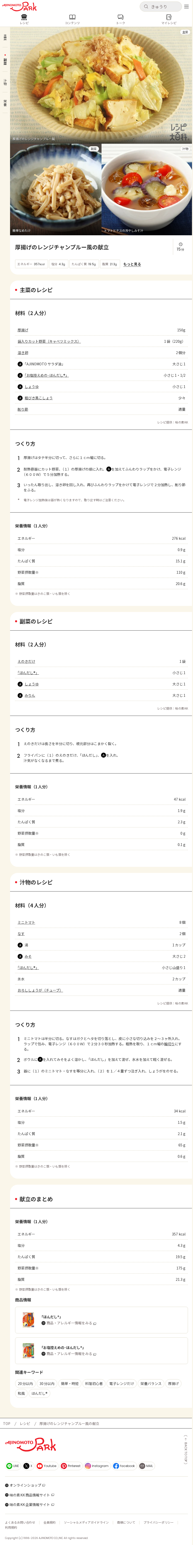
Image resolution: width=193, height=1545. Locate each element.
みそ (28, 956)
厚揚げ (23, 329)
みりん (30, 695)
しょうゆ (32, 386)
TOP (6, 1423)
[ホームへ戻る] (19, 6)
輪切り (169, 1043)
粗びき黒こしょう (39, 397)
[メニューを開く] (186, 6)
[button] (161, 7)
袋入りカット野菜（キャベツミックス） (49, 341)
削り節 (23, 409)
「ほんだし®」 (28, 672)
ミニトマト (26, 922)
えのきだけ (26, 661)
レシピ (25, 1423)
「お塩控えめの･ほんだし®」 (47, 375)
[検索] (146, 7)
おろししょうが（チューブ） (40, 990)
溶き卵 (23, 352)
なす (21, 933)
